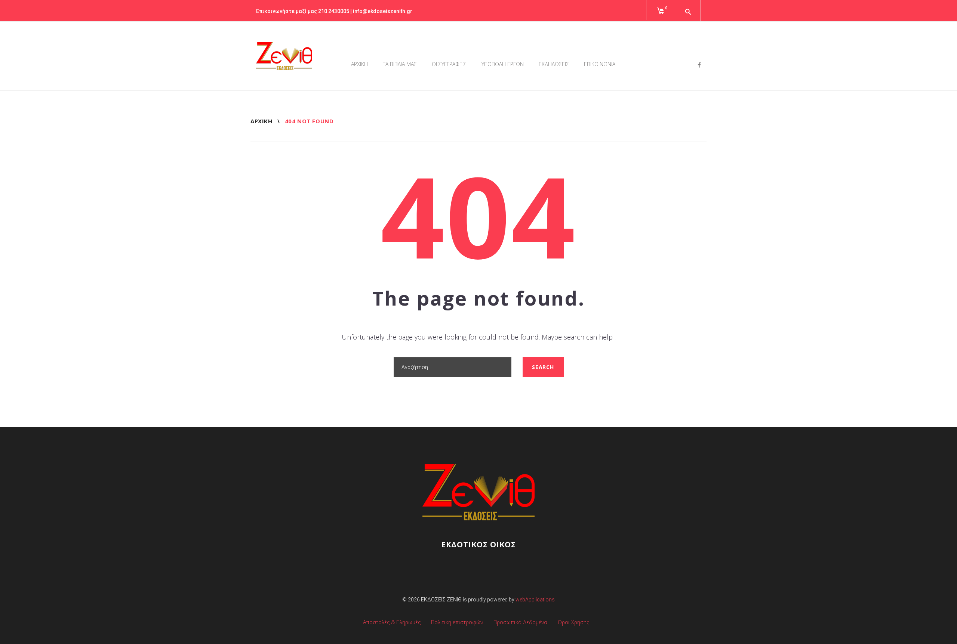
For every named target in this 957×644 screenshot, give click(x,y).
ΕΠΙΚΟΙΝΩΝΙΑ (599, 64)
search (543, 367)
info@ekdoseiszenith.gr (382, 11)
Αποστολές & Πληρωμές (392, 622)
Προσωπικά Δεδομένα (520, 622)
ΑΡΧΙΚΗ (359, 64)
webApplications (535, 600)
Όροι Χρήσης (573, 622)
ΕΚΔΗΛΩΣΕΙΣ (554, 64)
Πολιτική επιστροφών (457, 622)
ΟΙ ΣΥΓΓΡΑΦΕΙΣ (449, 64)
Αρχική (261, 121)
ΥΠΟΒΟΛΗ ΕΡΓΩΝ (502, 64)
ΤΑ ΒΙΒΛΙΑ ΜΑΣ (400, 64)
